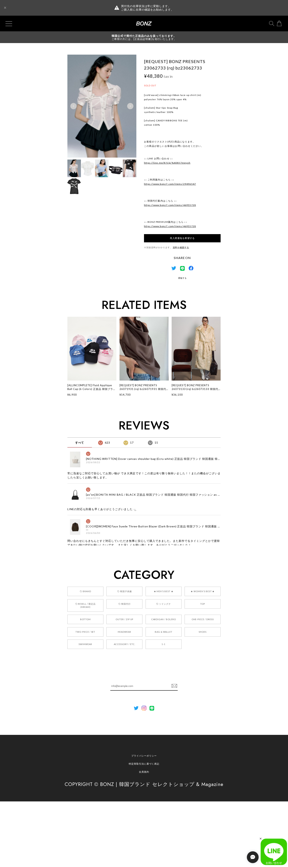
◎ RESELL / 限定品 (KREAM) (85, 605)
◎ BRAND (85, 591)
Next (130, 106)
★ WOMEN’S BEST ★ (203, 591)
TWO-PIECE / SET (85, 632)
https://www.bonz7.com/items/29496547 (170, 183)
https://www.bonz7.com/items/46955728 (170, 205)
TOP (202, 604)
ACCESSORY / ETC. (124, 644)
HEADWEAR (124, 632)
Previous (73, 106)
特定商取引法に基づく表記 (144, 763)
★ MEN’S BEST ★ (163, 591)
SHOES (202, 632)
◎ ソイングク (163, 604)
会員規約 (144, 771)
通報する (182, 278)
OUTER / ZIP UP (124, 619)
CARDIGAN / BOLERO (163, 619)
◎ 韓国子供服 (124, 591)
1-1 (163, 644)
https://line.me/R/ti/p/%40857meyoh (167, 162)
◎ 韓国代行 (124, 604)
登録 (174, 686)
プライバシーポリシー (144, 755)
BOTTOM (85, 619)
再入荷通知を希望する (182, 238)
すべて (79, 442)
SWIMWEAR (85, 644)
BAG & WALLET (163, 632)
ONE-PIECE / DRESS (203, 619)
